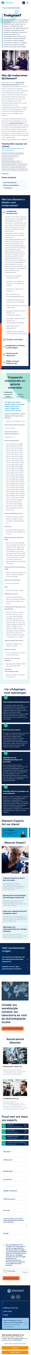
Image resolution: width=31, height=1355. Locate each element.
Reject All (15, 1348)
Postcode (6, 1210)
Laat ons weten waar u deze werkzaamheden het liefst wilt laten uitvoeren (13, 1220)
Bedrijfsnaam (7, 1171)
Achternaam (7, 1160)
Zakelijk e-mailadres (10, 1191)
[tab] (9, 394)
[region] (15, 1342)
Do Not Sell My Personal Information (15, 1343)
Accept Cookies (15, 1352)
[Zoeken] (23, 2)
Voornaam (6, 1151)
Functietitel (7, 1179)
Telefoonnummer (9, 1199)
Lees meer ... (5, 173)
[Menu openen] (27, 2)
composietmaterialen (16, 123)
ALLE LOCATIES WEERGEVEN (13, 1028)
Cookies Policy (17, 1340)
